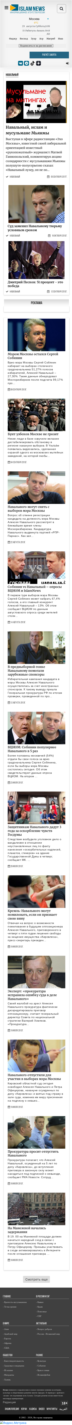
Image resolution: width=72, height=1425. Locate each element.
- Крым (39, 1307)
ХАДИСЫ (33, 1409)
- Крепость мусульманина (15, 1302)
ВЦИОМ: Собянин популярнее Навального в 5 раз (32, 749)
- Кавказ (39, 1302)
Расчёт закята (49, 55)
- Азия (6, 1329)
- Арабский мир (10, 1334)
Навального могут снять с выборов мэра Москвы (28, 509)
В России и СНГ (43, 1296)
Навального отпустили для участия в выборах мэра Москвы (34, 1077)
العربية (63, 1409)
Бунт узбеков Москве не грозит (33, 434)
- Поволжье (41, 1311)
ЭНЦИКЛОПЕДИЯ (12, 1409)
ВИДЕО (42, 1409)
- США (6, 1348)
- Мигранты (8, 1375)
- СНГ (38, 1316)
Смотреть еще (36, 1279)
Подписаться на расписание (36, 45)
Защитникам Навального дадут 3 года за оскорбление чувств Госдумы (34, 831)
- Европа (7, 1338)
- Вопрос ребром (44, 1329)
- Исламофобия (43, 1375)
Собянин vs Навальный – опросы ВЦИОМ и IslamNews (35, 589)
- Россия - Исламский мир (48, 1334)
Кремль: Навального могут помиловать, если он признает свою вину (32, 914)
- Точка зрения (9, 1307)
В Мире (6, 1323)
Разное (39, 1355)
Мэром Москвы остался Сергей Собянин (33, 356)
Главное (7, 1296)
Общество (7, 1355)
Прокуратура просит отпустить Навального (33, 1153)
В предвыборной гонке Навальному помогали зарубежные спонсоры (26, 670)
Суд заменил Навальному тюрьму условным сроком (35, 228)
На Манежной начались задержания (27, 1230)
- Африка (7, 1343)
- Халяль (7, 1379)
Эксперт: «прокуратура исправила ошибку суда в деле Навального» (32, 995)
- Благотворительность (13, 1361)
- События (41, 1366)
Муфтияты (52, 1409)
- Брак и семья (42, 1370)
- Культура (41, 1361)
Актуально (41, 1323)
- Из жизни (8, 1370)
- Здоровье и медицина (13, 1366)
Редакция (9, 1402)
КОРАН (24, 1409)
